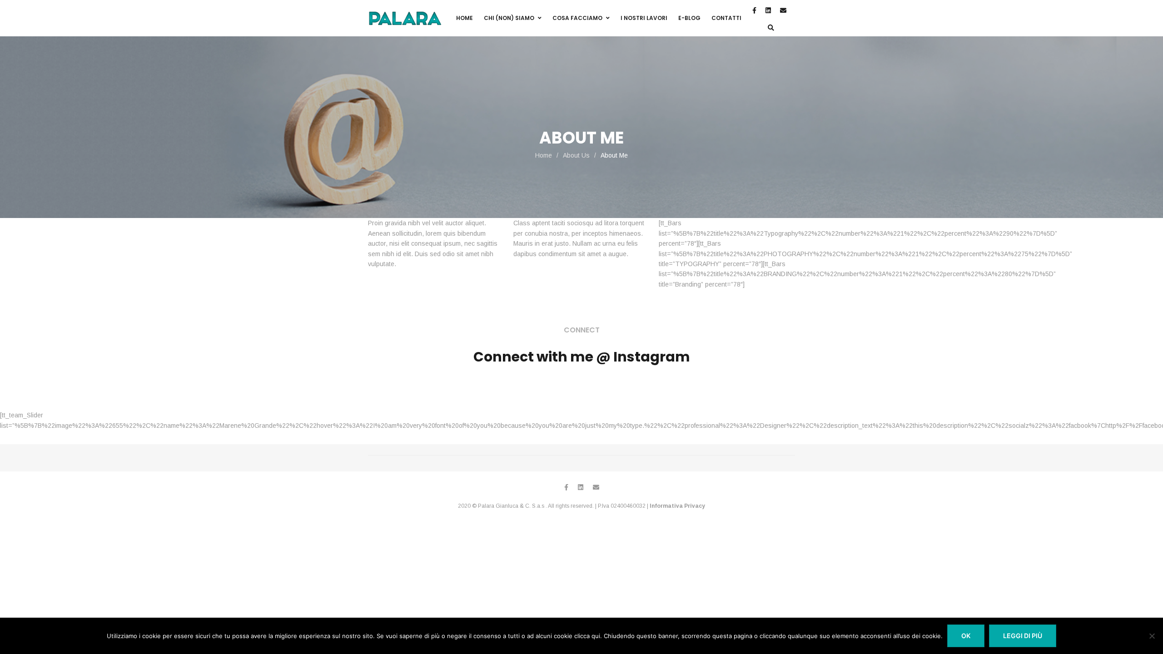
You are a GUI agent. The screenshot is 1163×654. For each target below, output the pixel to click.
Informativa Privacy (677, 506)
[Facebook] (566, 487)
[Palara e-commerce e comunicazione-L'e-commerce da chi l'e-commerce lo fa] (405, 18)
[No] (1151, 635)
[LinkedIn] (580, 487)
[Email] (596, 487)
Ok (965, 635)
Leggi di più (1022, 635)
